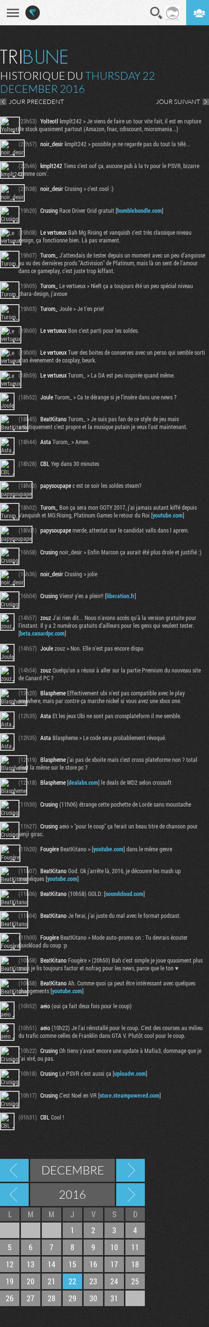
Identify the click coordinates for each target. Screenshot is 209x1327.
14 (51, 1264)
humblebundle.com (139, 210)
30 (93, 1298)
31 (114, 1298)
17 (114, 1264)
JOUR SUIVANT (178, 101)
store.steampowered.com (129, 1095)
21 (51, 1281)
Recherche (156, 13)
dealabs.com (83, 782)
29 (72, 1298)
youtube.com (168, 515)
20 (31, 1281)
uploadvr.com (130, 1073)
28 (51, 1298)
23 (93, 1281)
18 (135, 1264)
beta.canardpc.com (42, 633)
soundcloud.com (124, 893)
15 (72, 1264)
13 (31, 1264)
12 (10, 1264)
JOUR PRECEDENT (36, 101)
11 (135, 1247)
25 (135, 1281)
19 (10, 1281)
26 (10, 1298)
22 (72, 1281)
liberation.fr (120, 596)
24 (114, 1281)
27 (31, 1298)
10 (114, 1247)
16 (93, 1264)
